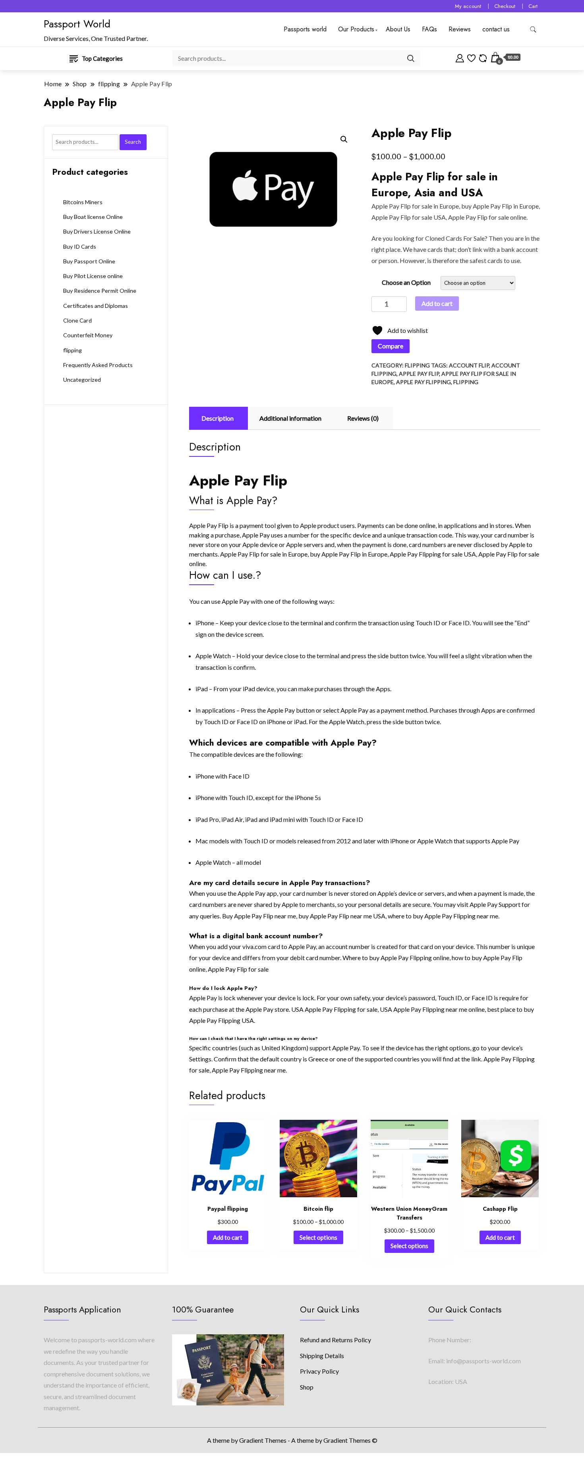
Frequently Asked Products (98, 364)
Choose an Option (406, 282)
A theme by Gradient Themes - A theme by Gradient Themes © (292, 1440)
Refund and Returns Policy (335, 1339)
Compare (390, 346)
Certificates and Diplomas (95, 305)
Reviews (460, 29)
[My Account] (460, 57)
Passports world (305, 29)
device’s (512, 1047)
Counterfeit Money (87, 335)
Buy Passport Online (89, 261)
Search (133, 142)
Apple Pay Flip (391, 206)
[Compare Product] (483, 57)
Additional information (290, 418)
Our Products (356, 29)
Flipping (465, 382)
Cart (533, 6)
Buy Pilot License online (93, 276)
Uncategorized (82, 379)
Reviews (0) (363, 418)
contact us (496, 29)
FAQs (429, 29)
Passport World (77, 23)
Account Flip (469, 365)
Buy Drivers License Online (97, 231)
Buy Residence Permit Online (99, 290)
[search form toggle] (533, 29)
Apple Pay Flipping (423, 382)
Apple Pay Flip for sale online (487, 217)
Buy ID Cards (79, 246)
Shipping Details (322, 1355)
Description (217, 418)
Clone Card (77, 320)
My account (468, 6)
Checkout (504, 6)
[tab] (217, 418)
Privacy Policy (319, 1371)
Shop (306, 1387)
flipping (417, 365)
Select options (318, 1237)
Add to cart (437, 303)
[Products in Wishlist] (471, 57)
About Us (398, 29)
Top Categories (102, 58)
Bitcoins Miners (82, 202)
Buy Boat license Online (93, 216)
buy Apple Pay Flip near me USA (341, 916)
